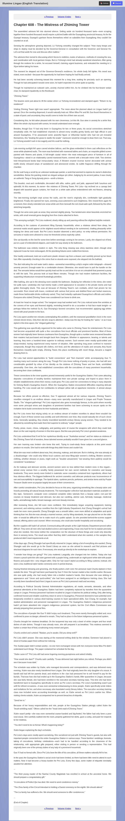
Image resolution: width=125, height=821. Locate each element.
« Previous (48, 17)
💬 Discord (117, 3)
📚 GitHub (104, 3)
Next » (78, 17)
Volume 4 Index (64, 17)
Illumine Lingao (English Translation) (25, 3)
